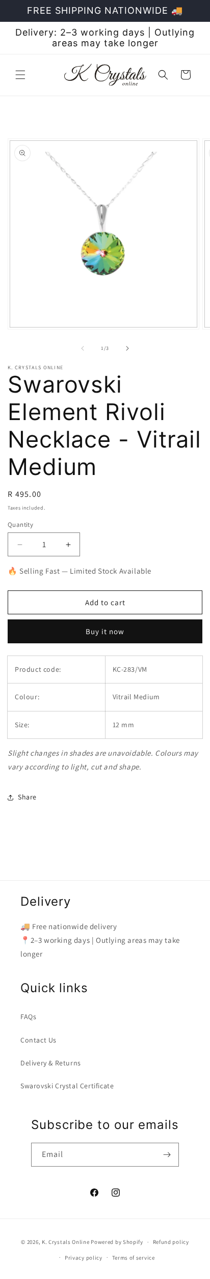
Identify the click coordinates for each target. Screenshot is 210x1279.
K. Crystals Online (66, 1241)
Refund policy (171, 1241)
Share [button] (27, 796)
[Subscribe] (167, 1155)
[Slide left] (82, 348)
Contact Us (38, 1040)
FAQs (28, 1016)
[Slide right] (127, 348)
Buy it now (105, 631)
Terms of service (133, 1257)
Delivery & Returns (50, 1062)
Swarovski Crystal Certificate (67, 1085)
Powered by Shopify (117, 1241)
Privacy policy (83, 1257)
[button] (20, 75)
